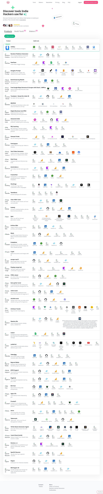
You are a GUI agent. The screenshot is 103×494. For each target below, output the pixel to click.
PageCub (13, 378)
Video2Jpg (14, 354)
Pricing (57, 2)
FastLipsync (14, 143)
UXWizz (13, 47)
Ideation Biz (14, 321)
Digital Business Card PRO (18, 111)
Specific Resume (15, 452)
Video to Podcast (54, 486)
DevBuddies (52, 490)
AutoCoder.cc (14, 167)
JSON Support (15, 370)
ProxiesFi (13, 401)
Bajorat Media (15, 362)
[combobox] (10, 36)
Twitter (41, 486)
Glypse (13, 461)
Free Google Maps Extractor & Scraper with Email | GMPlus (28, 87)
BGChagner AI (15, 468)
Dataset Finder (15, 136)
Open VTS (13, 393)
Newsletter (49, 2)
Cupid (12, 251)
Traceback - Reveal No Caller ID (20, 96)
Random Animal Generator (57, 488)
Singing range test (16, 267)
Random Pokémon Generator (19, 54)
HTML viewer (14, 275)
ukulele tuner (15, 298)
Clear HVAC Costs (16, 199)
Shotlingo (14, 184)
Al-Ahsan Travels (16, 309)
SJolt (12, 216)
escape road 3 (15, 259)
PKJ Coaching (15, 126)
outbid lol (13, 344)
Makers (41, 2)
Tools (34, 2)
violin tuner (14, 291)
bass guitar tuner (16, 283)
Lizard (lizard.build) (16, 435)
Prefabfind (14, 242)
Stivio (12, 410)
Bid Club (13, 386)
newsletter (23, 20)
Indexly (13, 207)
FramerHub (14, 175)
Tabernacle (14, 418)
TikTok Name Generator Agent (20, 427)
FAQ (69, 2)
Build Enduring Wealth (17, 80)
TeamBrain (14, 192)
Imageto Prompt (16, 71)
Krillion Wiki (14, 225)
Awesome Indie (15, 119)
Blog (63, 2)
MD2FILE (13, 103)
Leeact (13, 333)
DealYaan (13, 62)
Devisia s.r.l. (14, 443)
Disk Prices (14, 159)
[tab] (8, 31)
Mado (12, 233)
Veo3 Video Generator (17, 151)
